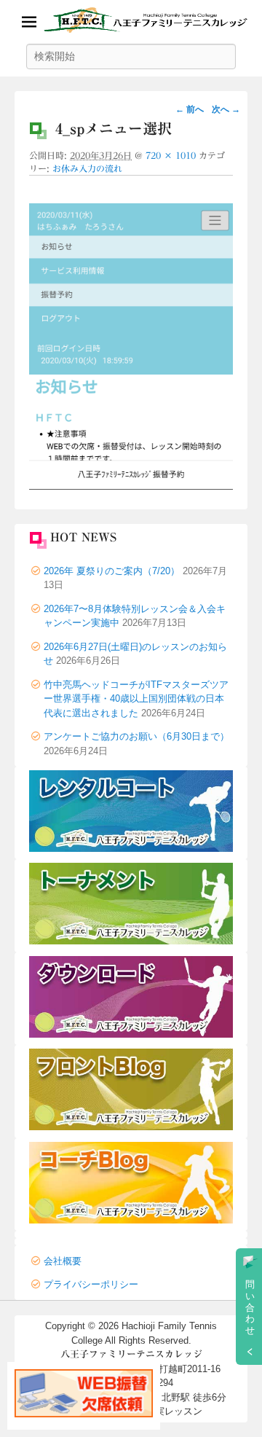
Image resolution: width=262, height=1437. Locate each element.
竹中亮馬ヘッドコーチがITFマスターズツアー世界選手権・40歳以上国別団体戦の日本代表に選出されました (136, 698)
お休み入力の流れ (87, 168)
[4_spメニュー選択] (131, 486)
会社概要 (63, 1261)
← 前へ (189, 109)
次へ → (226, 109)
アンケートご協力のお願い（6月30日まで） (136, 736)
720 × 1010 (171, 155)
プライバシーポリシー (91, 1284)
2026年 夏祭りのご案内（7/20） (112, 570)
